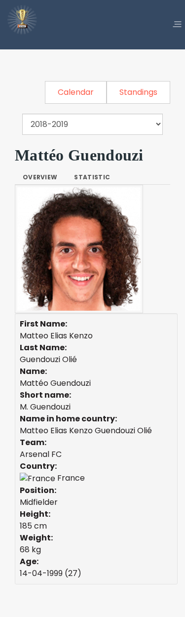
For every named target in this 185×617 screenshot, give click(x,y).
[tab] (40, 177)
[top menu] (177, 24)
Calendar (76, 92)
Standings (138, 92)
